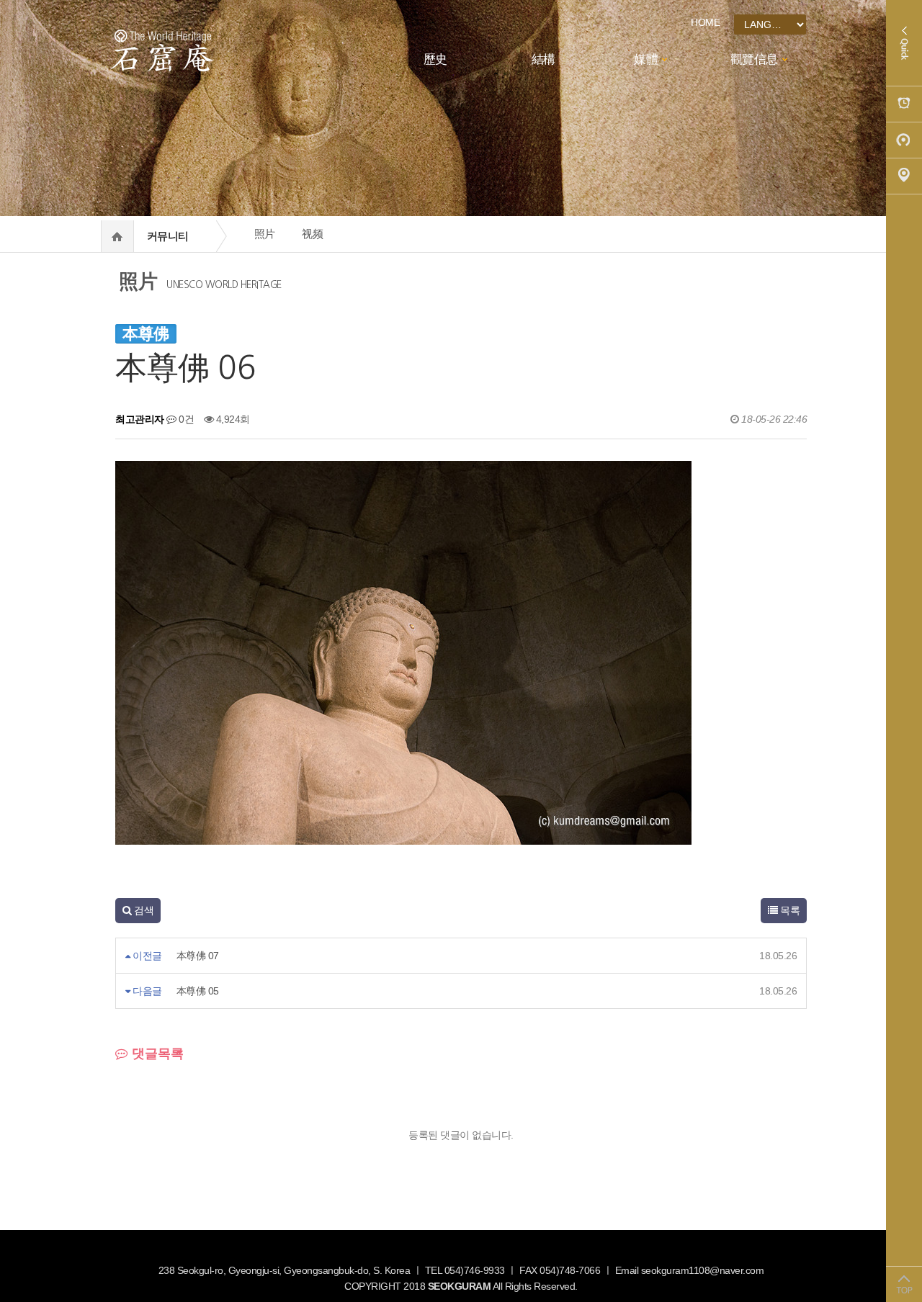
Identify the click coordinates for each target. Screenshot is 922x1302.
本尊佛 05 (197, 991)
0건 (185, 419)
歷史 (435, 59)
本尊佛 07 (197, 955)
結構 (543, 59)
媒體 (646, 59)
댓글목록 (156, 1053)
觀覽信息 (754, 59)
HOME (705, 22)
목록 (789, 910)
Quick (904, 43)
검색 (143, 910)
